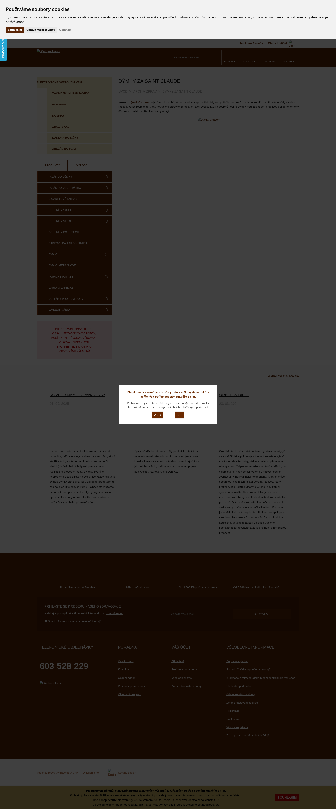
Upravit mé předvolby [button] (40, 29)
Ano (157, 415)
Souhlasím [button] (15, 29)
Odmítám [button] (65, 29)
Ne (179, 415)
